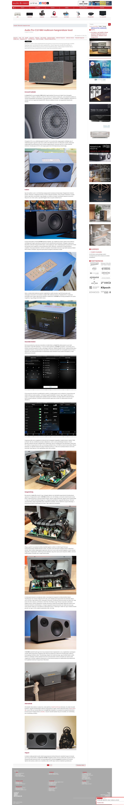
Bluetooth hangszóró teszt (24, 25)
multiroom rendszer (70, 37)
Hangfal (41, 14)
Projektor (89, 14)
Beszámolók (18, 796)
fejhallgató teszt (18, 782)
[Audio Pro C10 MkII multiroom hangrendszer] (50, 70)
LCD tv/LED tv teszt (53, 787)
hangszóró (31, 37)
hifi (23, 37)
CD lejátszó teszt (52, 783)
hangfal (26, 37)
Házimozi (28, 14)
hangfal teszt (16, 39)
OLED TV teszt (52, 790)
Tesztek (16, 771)
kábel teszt (84, 782)
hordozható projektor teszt (20, 789)
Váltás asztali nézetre (17, 802)
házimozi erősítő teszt (53, 773)
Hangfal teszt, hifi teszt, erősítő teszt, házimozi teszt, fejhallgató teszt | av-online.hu (28, 3)
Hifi (15, 14)
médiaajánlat (107, 795)
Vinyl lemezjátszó (52, 784)
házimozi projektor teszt (20, 787)
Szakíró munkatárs (96, 252)
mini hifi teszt (18, 774)
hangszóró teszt (23, 39)
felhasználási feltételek (105, 796)
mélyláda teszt (85, 776)
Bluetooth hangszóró (79, 37)
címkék (108, 792)
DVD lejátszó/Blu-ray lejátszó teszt (56, 782)
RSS (109, 793)
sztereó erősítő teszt (19, 773)
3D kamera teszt (85, 782)
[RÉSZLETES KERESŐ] (98, 28)
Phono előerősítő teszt (20, 776)
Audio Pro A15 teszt (56, 707)
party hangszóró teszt (86, 778)
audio (20, 37)
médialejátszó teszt (53, 782)
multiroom (37, 37)
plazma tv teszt (52, 788)
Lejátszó (65, 14)
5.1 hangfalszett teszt (86, 773)
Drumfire (43, 711)
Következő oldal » (100, 802)
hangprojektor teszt (86, 777)
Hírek (16, 795)
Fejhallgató (53, 14)
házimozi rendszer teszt (54, 774)
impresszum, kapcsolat (105, 794)
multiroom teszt (31, 39)
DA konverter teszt (19, 775)
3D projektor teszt (19, 788)
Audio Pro (15, 37)
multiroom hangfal (51, 37)
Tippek (16, 793)
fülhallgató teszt (18, 782)
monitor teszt (51, 789)
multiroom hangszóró (60, 37)
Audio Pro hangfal (39, 39)
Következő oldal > (81, 765)
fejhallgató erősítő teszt (20, 783)
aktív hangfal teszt (86, 778)
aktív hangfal (43, 37)
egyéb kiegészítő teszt (86, 783)
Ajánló (16, 792)
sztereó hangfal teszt (86, 774)
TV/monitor (103, 17)
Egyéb (77, 14)
